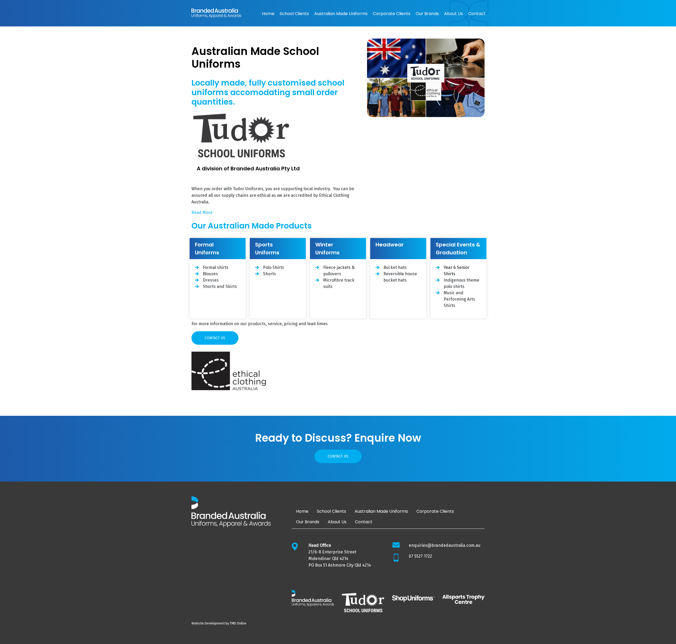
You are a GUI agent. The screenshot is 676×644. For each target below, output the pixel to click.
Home (268, 14)
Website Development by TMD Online (218, 623)
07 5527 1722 (420, 556)
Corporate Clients (391, 14)
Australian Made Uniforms (341, 14)
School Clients (294, 14)
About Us (453, 14)
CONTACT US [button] (215, 338)
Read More (202, 212)
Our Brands (427, 14)
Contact (477, 14)
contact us (338, 456)
